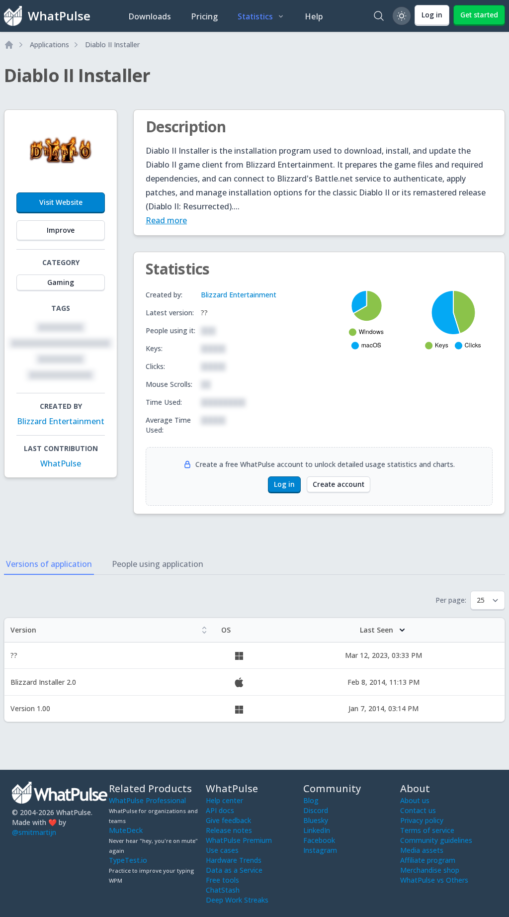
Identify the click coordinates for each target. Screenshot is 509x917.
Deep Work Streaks (237, 900)
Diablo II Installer (112, 44)
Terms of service (427, 830)
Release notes (229, 830)
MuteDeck (126, 830)
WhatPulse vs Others (434, 880)
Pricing (204, 16)
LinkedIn (316, 830)
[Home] (9, 45)
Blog (311, 800)
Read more (166, 220)
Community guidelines (436, 840)
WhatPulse (60, 463)
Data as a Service (234, 870)
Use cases (222, 850)
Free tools (222, 880)
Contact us (418, 810)
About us (414, 800)
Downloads (149, 16)
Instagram (320, 850)
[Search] (379, 16)
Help (314, 16)
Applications (49, 44)
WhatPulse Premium (239, 840)
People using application (157, 563)
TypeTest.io (128, 860)
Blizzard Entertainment (60, 421)
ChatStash (223, 890)
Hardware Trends (233, 860)
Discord (315, 810)
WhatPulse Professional (147, 800)
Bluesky (315, 820)
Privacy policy (421, 820)
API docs (220, 810)
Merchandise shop (429, 870)
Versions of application (49, 563)
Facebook (319, 840)
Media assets (421, 850)
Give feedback (228, 820)
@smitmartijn (34, 832)
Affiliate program (427, 860)
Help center (224, 800)
